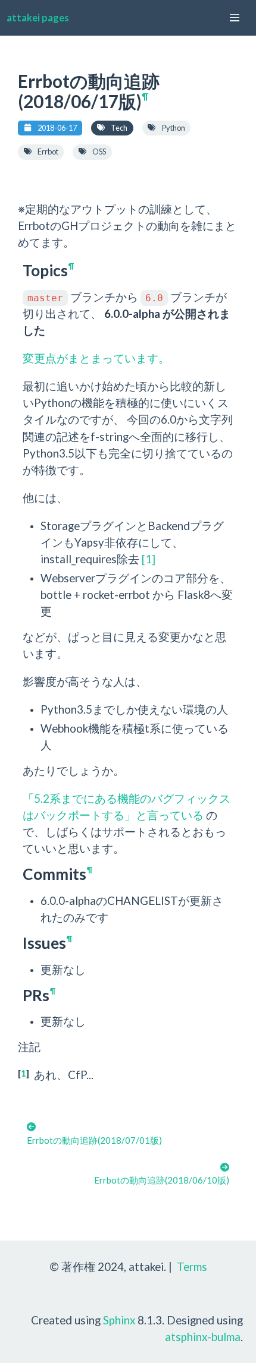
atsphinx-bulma (203, 1336)
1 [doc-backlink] (23, 1073)
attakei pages (38, 18)
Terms (192, 1266)
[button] (234, 18)
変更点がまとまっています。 (96, 358)
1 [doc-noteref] (148, 559)
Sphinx (119, 1320)
